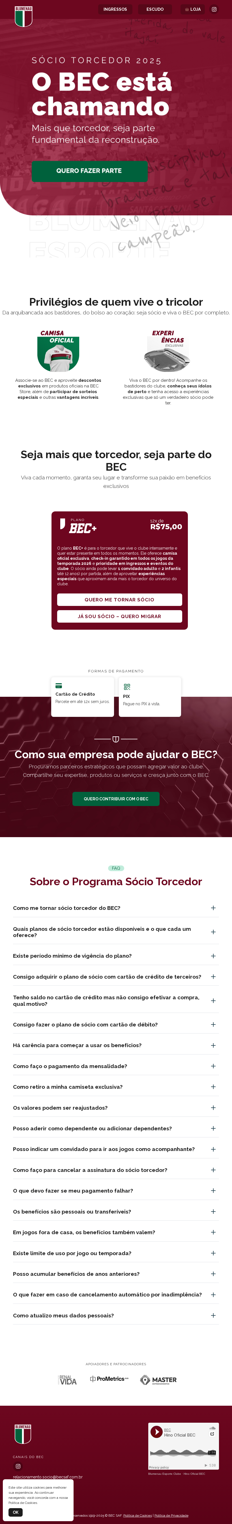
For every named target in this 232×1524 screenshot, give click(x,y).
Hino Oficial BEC (194, 1473)
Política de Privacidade (171, 1515)
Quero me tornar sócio (119, 600)
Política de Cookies (137, 1515)
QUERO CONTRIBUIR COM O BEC (116, 799)
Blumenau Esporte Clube (164, 1473)
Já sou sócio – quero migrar (119, 616)
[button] (116, 251)
